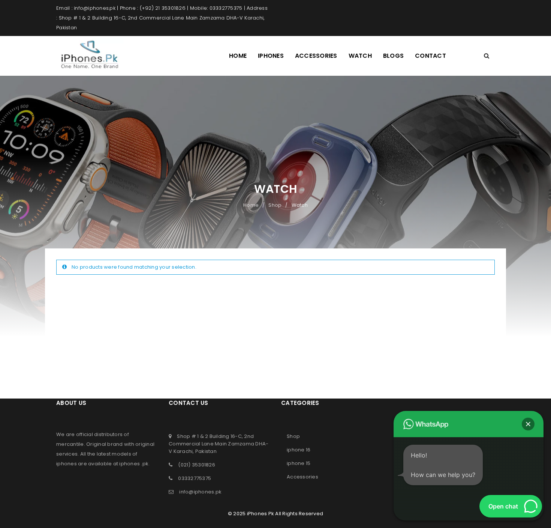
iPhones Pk (260, 513)
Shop (274, 205)
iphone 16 (298, 449)
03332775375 (194, 478)
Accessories (302, 476)
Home (251, 205)
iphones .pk (133, 463)
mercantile (70, 444)
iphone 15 (298, 463)
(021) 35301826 (196, 464)
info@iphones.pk (200, 491)
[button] (528, 424)
